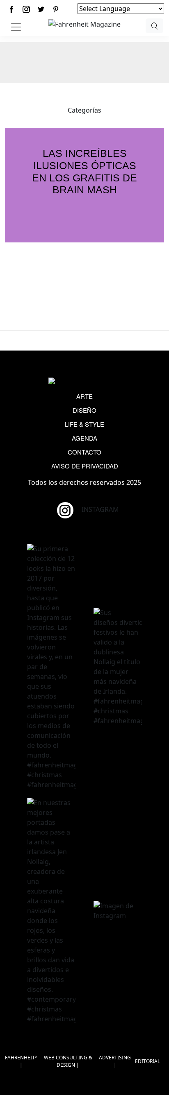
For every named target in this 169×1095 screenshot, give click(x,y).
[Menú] (16, 27)
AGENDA (84, 438)
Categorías (84, 110)
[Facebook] (11, 9)
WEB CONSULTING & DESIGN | (68, 1061)
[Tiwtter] (41, 9)
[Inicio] (84, 23)
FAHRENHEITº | (21, 1061)
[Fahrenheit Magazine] (84, 381)
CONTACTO (84, 452)
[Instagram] (26, 9)
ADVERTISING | (115, 1061)
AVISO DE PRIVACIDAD (84, 466)
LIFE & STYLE (84, 424)
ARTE (84, 396)
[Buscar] (154, 25)
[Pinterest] (55, 9)
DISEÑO (84, 410)
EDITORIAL (147, 1061)
